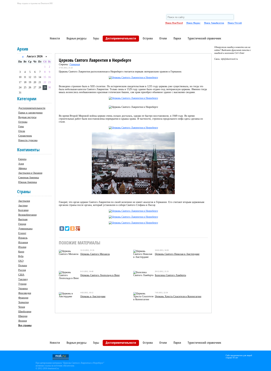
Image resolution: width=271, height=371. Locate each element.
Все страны (25, 325)
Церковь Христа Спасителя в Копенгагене (178, 296)
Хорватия (23, 302)
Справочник (25, 135)
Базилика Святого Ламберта (170, 275)
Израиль (22, 237)
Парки (177, 38)
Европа (22, 159)
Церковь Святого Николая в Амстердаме (177, 254)
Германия (75, 64)
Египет (22, 233)
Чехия (21, 307)
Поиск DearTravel (174, 23)
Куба (20, 256)
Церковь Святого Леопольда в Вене (100, 275)
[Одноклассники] (72, 228)
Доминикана (25, 228)
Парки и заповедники (30, 112)
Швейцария (24, 311)
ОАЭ (20, 260)
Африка (22, 168)
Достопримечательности (121, 38)
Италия (22, 247)
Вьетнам (22, 219)
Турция (22, 284)
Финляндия (24, 293)
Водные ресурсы (76, 38)
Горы (96, 38)
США (21, 274)
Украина (23, 288)
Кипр (21, 251)
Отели (163, 38)
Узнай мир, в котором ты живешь (50, 17)
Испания (23, 242)
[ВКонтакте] (62, 228)
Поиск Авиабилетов (214, 23)
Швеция (22, 316)
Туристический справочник (204, 38)
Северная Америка (28, 177)
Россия (22, 270)
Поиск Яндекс (193, 23)
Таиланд (23, 279)
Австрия (22, 205)
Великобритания (27, 214)
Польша (22, 265)
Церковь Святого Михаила (95, 254)
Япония (22, 320)
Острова (148, 38)
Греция (22, 224)
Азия (21, 163)
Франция (23, 297)
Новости (55, 38)
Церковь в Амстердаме (92, 296)
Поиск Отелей (235, 23)
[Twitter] (67, 228)
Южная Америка (27, 182)
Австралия (24, 201)
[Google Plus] (78, 228)
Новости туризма (27, 140)
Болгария (23, 210)
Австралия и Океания (30, 173)
